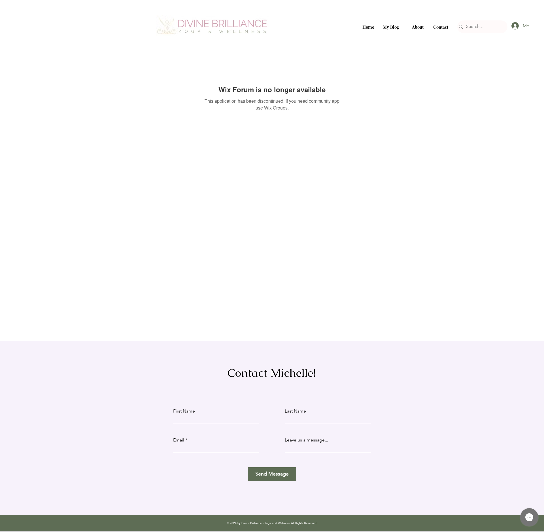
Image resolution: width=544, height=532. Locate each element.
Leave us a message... (306, 440)
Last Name (295, 411)
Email (178, 440)
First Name (184, 411)
